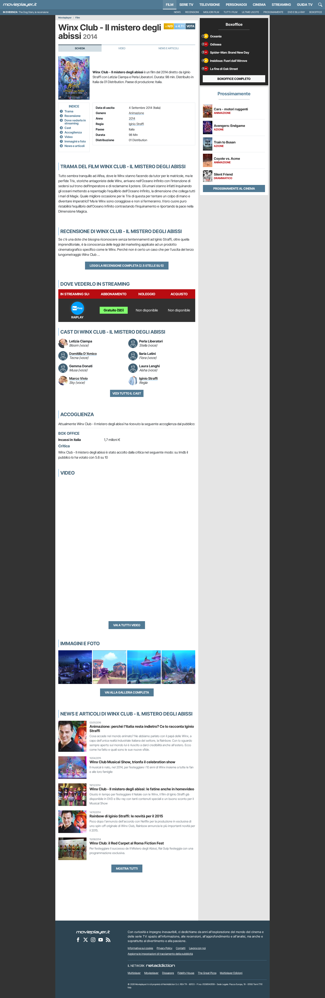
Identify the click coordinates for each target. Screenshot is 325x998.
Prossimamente (273, 12)
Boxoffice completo (234, 79)
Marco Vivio (78, 378)
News (177, 12)
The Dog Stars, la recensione (34, 12)
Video (121, 48)
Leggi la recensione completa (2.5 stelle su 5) (127, 265)
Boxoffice (315, 12)
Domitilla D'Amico (83, 354)
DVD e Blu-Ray (296, 12)
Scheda (80, 48)
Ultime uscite (250, 12)
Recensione (72, 116)
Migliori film (211, 12)
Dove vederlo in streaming (75, 121)
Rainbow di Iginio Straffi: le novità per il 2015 (126, 816)
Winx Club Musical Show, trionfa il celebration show (132, 762)
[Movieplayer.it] (20, 4)
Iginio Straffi (136, 124)
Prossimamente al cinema (234, 188)
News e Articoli (169, 48)
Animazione (136, 113)
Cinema (259, 5)
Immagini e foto (75, 141)
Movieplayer (65, 18)
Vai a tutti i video (126, 625)
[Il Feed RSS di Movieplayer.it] (108, 939)
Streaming (281, 5)
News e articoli (75, 146)
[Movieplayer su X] (85, 939)
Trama (69, 111)
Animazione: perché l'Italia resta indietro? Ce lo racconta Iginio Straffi (142, 728)
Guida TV (305, 5)
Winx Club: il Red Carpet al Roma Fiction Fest (127, 843)
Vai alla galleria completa (127, 692)
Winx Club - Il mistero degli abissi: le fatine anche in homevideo (142, 789)
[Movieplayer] (93, 932)
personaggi (236, 5)
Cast (68, 128)
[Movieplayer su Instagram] (93, 939)
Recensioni (192, 12)
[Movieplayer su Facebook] (78, 939)
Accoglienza (73, 132)
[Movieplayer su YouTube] (100, 939)
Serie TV (186, 5)
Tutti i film (230, 12)
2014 (132, 118)
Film (169, 5)
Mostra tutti (127, 868)
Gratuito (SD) (114, 310)
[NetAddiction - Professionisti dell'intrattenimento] (160, 965)
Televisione (209, 5)
